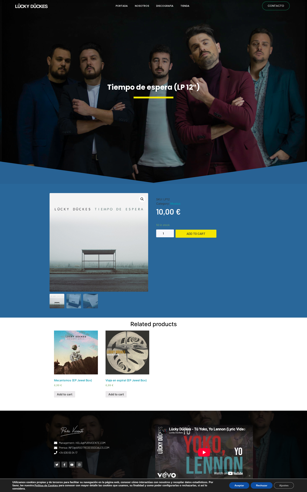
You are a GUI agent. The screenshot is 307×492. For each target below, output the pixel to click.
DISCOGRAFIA (164, 6)
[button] (276, 5)
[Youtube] (72, 465)
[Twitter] (57, 465)
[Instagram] (79, 465)
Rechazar (261, 485)
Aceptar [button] (239, 485)
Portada (122, 6)
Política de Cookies (46, 485)
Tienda (185, 6)
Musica (175, 203)
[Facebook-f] (64, 465)
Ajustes (284, 485)
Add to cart (196, 234)
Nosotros (142, 6)
